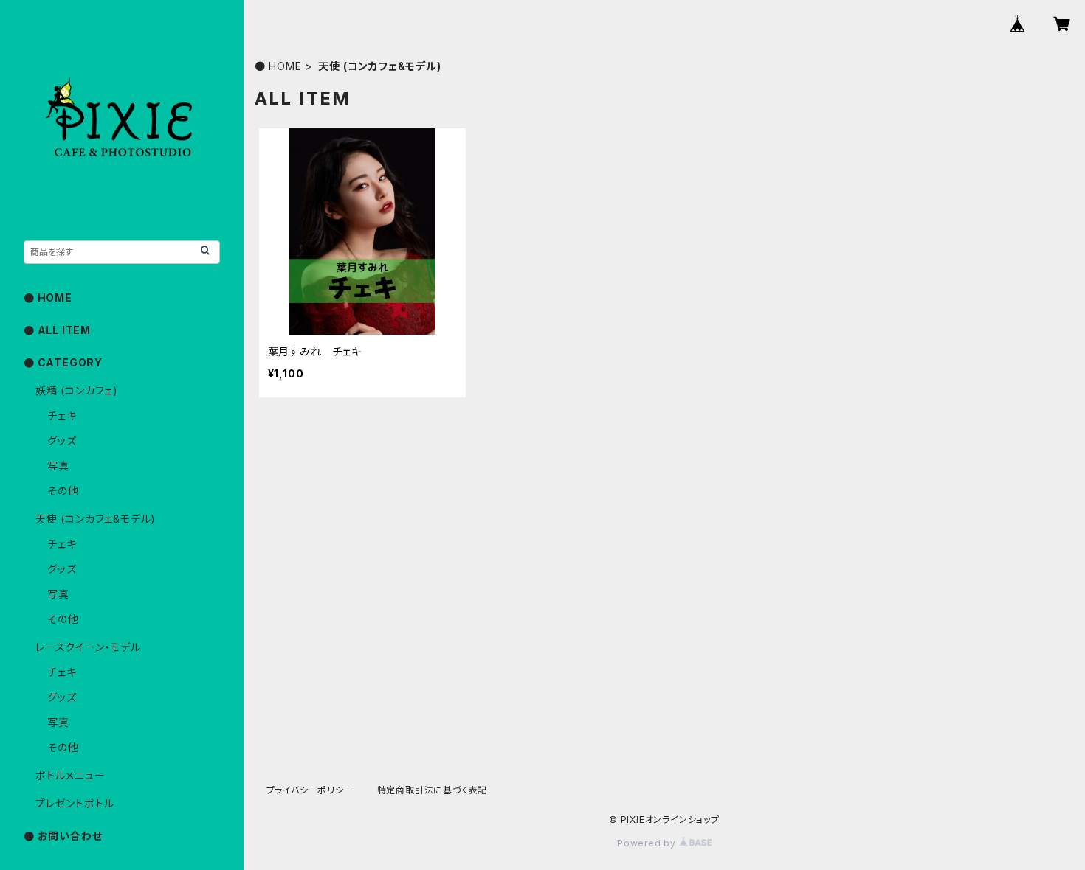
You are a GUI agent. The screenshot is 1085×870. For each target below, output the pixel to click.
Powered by (648, 843)
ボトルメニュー (70, 775)
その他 (62, 490)
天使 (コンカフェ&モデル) (95, 518)
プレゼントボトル (74, 803)
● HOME (278, 66)
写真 (58, 465)
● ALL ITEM (57, 330)
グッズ (61, 440)
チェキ (61, 415)
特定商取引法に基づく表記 (432, 790)
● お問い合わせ (63, 835)
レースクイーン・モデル (88, 647)
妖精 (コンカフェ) (76, 390)
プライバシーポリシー (310, 790)
